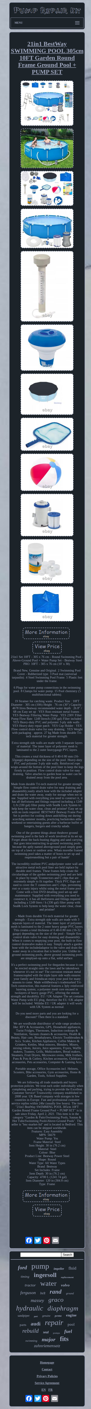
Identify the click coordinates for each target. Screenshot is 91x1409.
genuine (46, 1315)
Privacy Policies (47, 1376)
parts (23, 1325)
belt (42, 1293)
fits (64, 1338)
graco (56, 1299)
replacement (67, 1277)
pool (71, 1324)
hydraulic (29, 1308)
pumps (56, 1333)
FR (50, 1389)
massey (37, 1300)
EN (44, 1389)
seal (46, 1332)
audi (35, 1324)
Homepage (47, 1362)
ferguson (28, 1292)
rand (56, 1291)
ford (22, 1267)
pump (40, 1266)
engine (71, 1315)
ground (70, 1293)
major (48, 1339)
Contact (47, 1369)
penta (58, 1315)
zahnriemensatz (47, 1345)
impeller (59, 1268)
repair (54, 1322)
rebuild (30, 1331)
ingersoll (45, 1274)
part (36, 1316)
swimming (31, 1340)
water (48, 1283)
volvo (65, 1285)
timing (25, 1276)
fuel (68, 1331)
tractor (30, 1285)
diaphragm (62, 1308)
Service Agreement (47, 1383)
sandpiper (24, 1315)
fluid (72, 1268)
